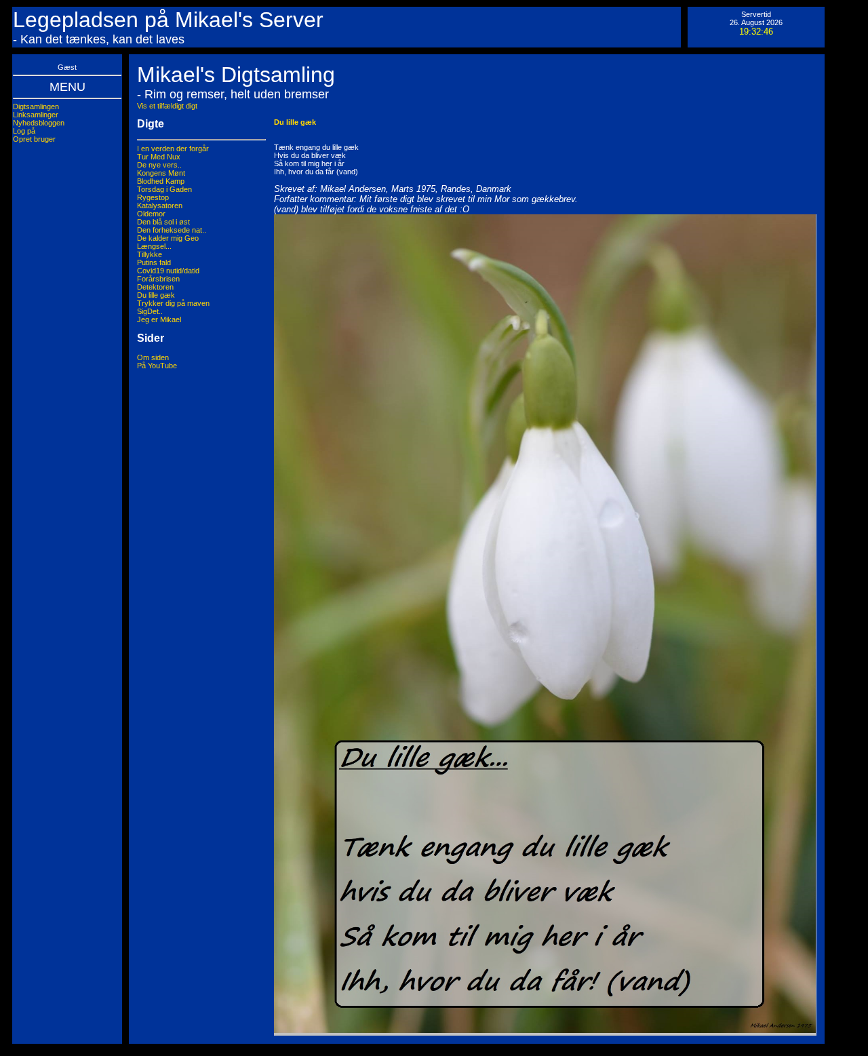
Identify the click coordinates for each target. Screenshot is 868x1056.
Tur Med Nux (158, 157)
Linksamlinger (35, 115)
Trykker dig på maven (173, 303)
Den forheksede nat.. (171, 230)
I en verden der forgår (173, 148)
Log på (24, 131)
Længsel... (154, 246)
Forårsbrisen (158, 279)
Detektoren (155, 287)
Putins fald (154, 262)
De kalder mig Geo (168, 238)
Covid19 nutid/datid (168, 271)
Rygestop (153, 197)
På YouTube (157, 365)
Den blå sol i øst (163, 222)
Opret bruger (34, 139)
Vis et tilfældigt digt (167, 106)
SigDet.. (150, 311)
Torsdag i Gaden (164, 189)
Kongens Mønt (161, 173)
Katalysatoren (159, 205)
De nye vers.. (159, 165)
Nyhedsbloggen (38, 123)
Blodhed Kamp (160, 181)
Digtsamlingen (36, 106)
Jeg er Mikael (159, 319)
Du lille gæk (156, 295)
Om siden (153, 357)
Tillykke (149, 254)
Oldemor (151, 214)
